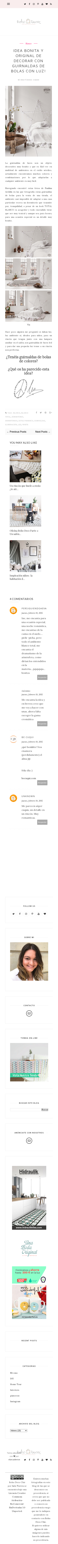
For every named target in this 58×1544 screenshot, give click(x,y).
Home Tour (16, 1384)
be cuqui (28, 737)
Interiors (14, 1390)
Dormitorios (11, 421)
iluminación (11, 425)
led (19, 425)
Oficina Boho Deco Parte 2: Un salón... (24, 532)
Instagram (15, 1401)
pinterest (14, 1395)
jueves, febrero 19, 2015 (32, 613)
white (25, 425)
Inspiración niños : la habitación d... (21, 577)
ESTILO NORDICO (26, 421)
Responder (42, 677)
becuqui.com (29, 778)
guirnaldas (39, 421)
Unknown (28, 796)
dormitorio (17, 417)
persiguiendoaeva (34, 608)
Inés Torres (18, 1486)
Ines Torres (26, 80)
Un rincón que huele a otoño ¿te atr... (25, 487)
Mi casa (13, 1373)
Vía (28, 324)
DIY (12, 1378)
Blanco (29, 43)
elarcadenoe (14, 1459)
